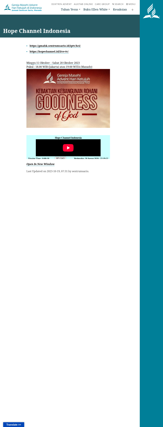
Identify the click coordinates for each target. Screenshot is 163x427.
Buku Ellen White (95, 9)
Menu (131, 4)
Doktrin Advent (61, 4)
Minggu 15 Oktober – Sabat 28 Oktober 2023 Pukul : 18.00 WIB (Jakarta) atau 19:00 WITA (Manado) (59, 65)
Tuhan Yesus (69, 9)
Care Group (102, 4)
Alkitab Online (83, 4)
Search (119, 4)
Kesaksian (120, 9)
